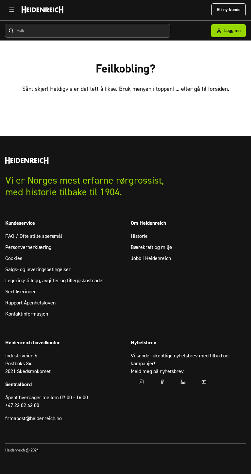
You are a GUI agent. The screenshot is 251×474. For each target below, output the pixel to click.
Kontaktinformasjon (26, 314)
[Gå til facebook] (162, 381)
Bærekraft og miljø (151, 247)
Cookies (13, 258)
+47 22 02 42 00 (22, 405)
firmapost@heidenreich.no (33, 418)
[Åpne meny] (11, 9)
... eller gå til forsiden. (202, 89)
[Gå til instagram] (141, 381)
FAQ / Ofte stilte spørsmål (33, 236)
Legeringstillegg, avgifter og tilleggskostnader (54, 280)
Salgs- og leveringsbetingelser (38, 269)
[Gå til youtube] (204, 381)
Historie (139, 236)
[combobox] (87, 30)
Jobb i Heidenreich (151, 258)
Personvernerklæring (28, 247)
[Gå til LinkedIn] (183, 381)
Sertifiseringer (20, 291)
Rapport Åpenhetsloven (30, 303)
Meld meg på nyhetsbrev (157, 371)
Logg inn (232, 31)
